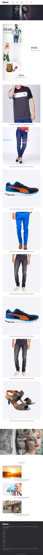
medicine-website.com (23, 553)
